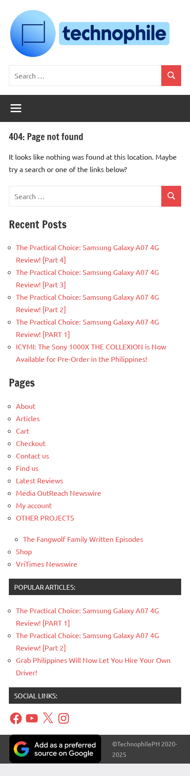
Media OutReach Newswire (58, 492)
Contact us (32, 455)
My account (34, 505)
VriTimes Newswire (46, 563)
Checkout (31, 443)
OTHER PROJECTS (45, 517)
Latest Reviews (39, 480)
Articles (28, 418)
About (25, 405)
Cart (22, 430)
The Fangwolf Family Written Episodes (83, 538)
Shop (24, 551)
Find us (27, 467)
